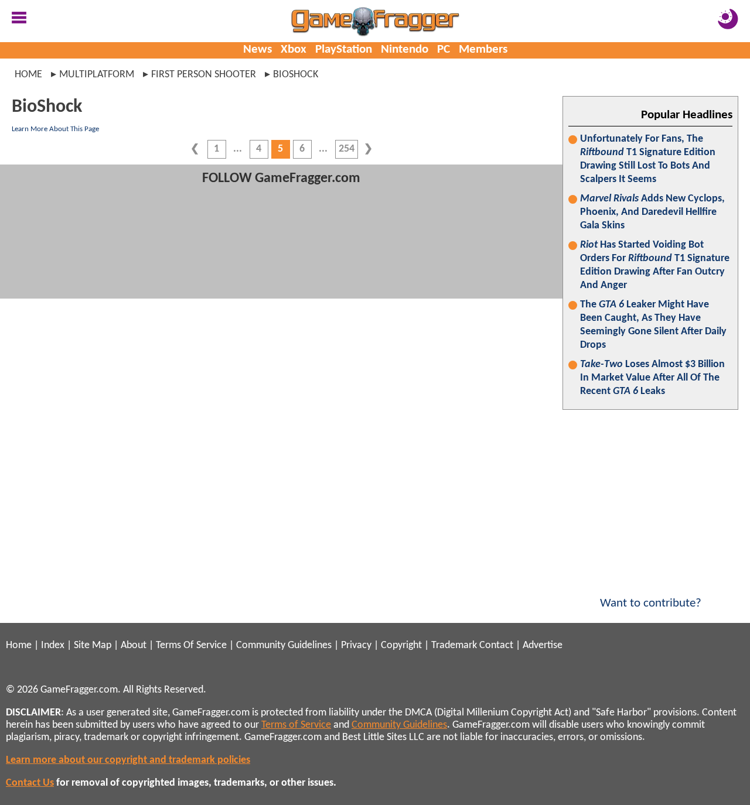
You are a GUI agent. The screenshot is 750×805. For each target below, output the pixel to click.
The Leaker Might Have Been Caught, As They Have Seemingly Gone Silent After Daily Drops (653, 325)
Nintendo (404, 49)
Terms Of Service (191, 645)
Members (483, 49)
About (133, 645)
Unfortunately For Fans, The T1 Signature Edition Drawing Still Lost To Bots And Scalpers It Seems (647, 159)
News (257, 49)
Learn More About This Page (55, 129)
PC (443, 49)
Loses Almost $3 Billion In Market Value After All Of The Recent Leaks (652, 378)
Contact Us (30, 783)
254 (346, 149)
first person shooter (203, 74)
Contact (496, 645)
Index (52, 645)
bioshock (295, 74)
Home (28, 74)
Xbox (293, 49)
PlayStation (343, 49)
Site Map (92, 645)
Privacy (356, 645)
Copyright (401, 645)
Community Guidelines (284, 645)
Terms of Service (296, 725)
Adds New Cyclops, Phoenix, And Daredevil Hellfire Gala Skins (652, 212)
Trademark (454, 645)
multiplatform (96, 74)
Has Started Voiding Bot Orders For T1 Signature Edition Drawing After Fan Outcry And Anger (654, 265)
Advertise (542, 645)
